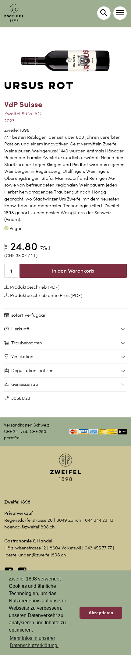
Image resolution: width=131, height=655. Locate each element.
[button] (120, 13)
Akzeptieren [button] (101, 612)
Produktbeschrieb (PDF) (34, 287)
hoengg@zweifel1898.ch (29, 527)
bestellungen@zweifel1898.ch (35, 555)
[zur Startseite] (14, 13)
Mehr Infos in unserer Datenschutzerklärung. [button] (34, 642)
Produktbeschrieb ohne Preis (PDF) (45, 295)
